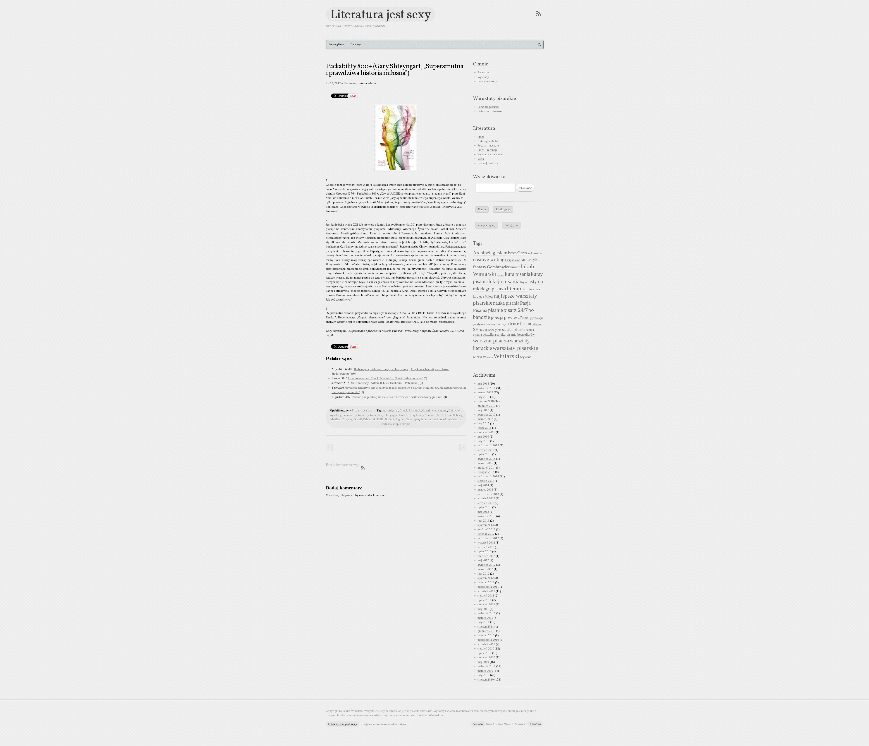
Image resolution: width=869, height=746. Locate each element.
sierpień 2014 (485, 480)
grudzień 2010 (486, 631)
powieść (512, 317)
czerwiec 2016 (486, 432)
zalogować (346, 495)
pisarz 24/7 (516, 310)
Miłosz (489, 296)
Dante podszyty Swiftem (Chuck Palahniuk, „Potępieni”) (384, 383)
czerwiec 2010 (486, 657)
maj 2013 (483, 511)
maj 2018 (483, 383)
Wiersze (488, 357)
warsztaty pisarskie (515, 348)
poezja (497, 317)
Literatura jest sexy (380, 14)
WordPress (535, 724)
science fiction (519, 323)
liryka (524, 282)
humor (515, 267)
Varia (480, 158)
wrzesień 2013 (486, 498)
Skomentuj (350, 83)
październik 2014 (488, 476)
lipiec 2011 (484, 600)
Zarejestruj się (486, 225)
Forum (482, 209)
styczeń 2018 (485, 401)
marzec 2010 (485, 670)
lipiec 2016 (484, 427)
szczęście (494, 330)
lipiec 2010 (484, 653)
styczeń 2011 (485, 626)
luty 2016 (483, 441)
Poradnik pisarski (488, 106)
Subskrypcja (503, 209)
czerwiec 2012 (486, 556)
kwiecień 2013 (486, 516)
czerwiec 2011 (486, 604)
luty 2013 (483, 520)
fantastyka (530, 259)
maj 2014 (483, 485)
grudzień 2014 (486, 467)
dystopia (359, 415)
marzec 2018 (485, 392)
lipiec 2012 (484, 551)
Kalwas (500, 275)
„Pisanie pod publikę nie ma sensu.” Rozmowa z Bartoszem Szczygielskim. (397, 397)
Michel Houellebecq (449, 415)
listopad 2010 (485, 635)
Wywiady (483, 77)
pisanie (495, 310)
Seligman (537, 324)
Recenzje (483, 72)
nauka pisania (506, 303)
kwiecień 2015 (486, 458)
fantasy (479, 266)
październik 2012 (488, 538)
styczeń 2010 (485, 679)
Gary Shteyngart (388, 415)
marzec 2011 (485, 617)
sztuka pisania (513, 329)
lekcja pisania (504, 281)
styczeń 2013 (485, 525)
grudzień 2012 (486, 529)
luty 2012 (483, 573)
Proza (480, 136)
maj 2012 (483, 560)
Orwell (358, 419)
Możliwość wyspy (341, 419)
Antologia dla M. (488, 141)
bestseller (516, 253)
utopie (406, 424)
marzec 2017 (485, 419)
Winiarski (506, 356)
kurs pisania (517, 274)
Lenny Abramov (426, 415)
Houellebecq (407, 415)
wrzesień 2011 (486, 591)
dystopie (371, 415)
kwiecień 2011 (486, 613)
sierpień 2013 (485, 503)
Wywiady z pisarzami (490, 154)
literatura (517, 288)
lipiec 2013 (484, 507)
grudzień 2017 (486, 405)
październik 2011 (488, 586)
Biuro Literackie (533, 253)
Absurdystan (390, 410)
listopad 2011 (485, 582)
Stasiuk (483, 330)
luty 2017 (483, 423)
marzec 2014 (485, 489)
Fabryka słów (512, 260)
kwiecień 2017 (486, 414)
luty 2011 (483, 622)
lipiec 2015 (484, 454)
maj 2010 (483, 662)
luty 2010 (483, 675)
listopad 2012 (485, 533)
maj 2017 (483, 410)
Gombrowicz (498, 267)
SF (475, 329)
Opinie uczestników (489, 111)
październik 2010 (488, 639)
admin (372, 83)
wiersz (477, 357)
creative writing (488, 259)
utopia (397, 424)
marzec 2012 (485, 569)
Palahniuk (369, 419)
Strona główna (336, 44)
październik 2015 (488, 445)
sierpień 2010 (485, 648)
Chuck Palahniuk (410, 410)
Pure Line (478, 724)
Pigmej (400, 419)
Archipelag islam (490, 252)
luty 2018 (483, 397)
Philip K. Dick (385, 419)
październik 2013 (488, 494)
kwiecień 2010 (486, 666)
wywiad (526, 357)
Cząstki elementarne (434, 410)
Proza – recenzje (362, 410)
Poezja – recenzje (488, 145)
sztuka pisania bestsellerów (516, 334)
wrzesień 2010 (486, 644)
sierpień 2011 (485, 595)
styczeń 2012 (485, 578)
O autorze (356, 44)
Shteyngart (412, 419)
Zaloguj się (511, 225)
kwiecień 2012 (486, 564)
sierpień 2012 (485, 547)
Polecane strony (487, 81)
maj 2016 (483, 436)
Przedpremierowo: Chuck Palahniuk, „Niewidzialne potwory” (385, 378)
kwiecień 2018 (486, 388)
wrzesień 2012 (486, 542)
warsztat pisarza (491, 340)
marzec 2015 (485, 463)
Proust (524, 318)
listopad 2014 (485, 472)
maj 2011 (483, 609)
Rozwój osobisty (487, 163)
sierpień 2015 (485, 450)
